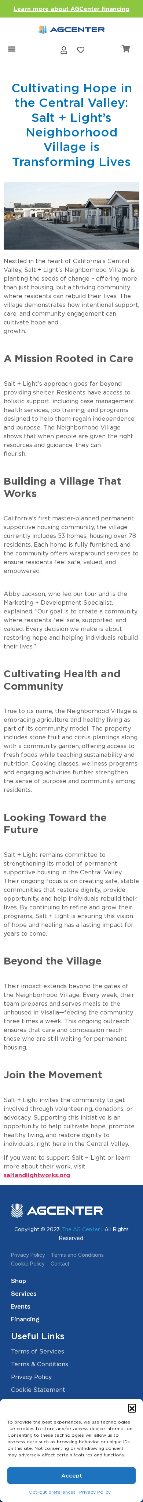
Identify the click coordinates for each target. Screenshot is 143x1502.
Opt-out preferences (52, 1492)
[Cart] (126, 49)
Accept (71, 1475)
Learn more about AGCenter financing (71, 8)
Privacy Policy (95, 1492)
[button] (132, 1408)
